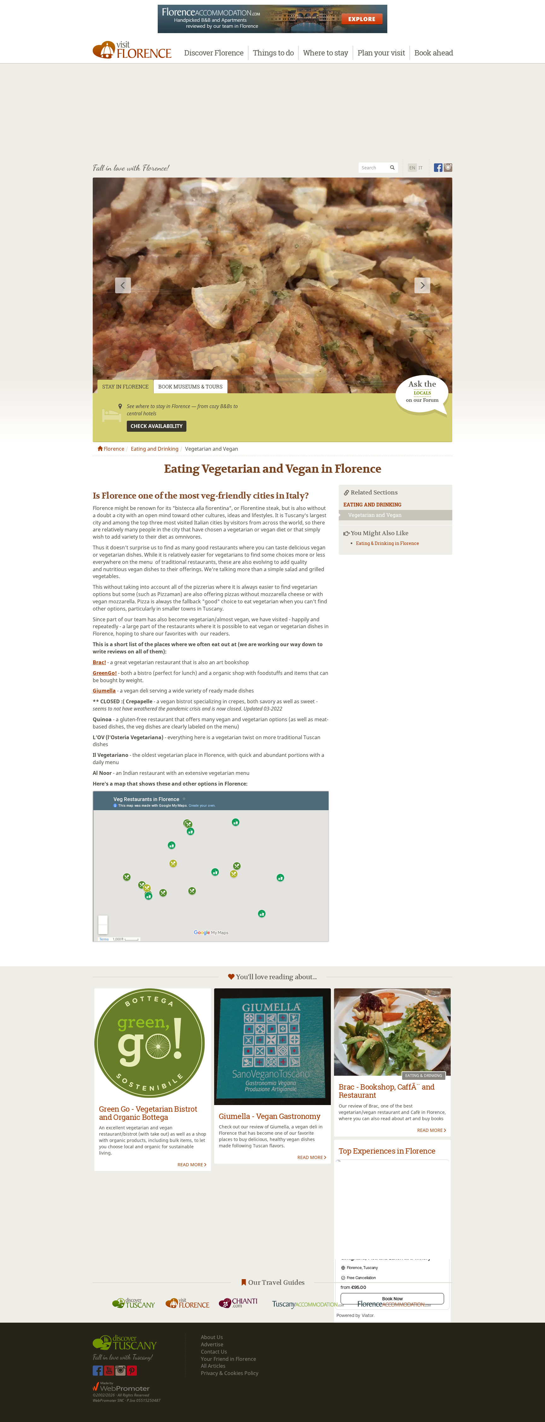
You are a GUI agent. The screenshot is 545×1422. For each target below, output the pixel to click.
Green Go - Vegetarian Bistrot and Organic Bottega (148, 1113)
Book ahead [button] (433, 53)
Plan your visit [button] (381, 53)
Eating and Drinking (155, 448)
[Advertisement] (272, 110)
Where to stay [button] (325, 53)
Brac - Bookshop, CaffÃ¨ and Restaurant (386, 1091)
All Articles (213, 1365)
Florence (113, 448)
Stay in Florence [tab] (125, 386)
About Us (212, 1337)
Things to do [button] (273, 53)
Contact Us (214, 1351)
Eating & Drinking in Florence (387, 543)
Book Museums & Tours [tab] (190, 386)
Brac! (99, 662)
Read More (190, 1164)
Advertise (212, 1344)
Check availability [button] (157, 426)
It (421, 168)
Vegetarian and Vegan (374, 515)
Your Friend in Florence (228, 1358)
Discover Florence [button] (213, 53)
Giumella (104, 690)
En (412, 168)
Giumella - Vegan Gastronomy (269, 1116)
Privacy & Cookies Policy (229, 1373)
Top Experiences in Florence (387, 1151)
